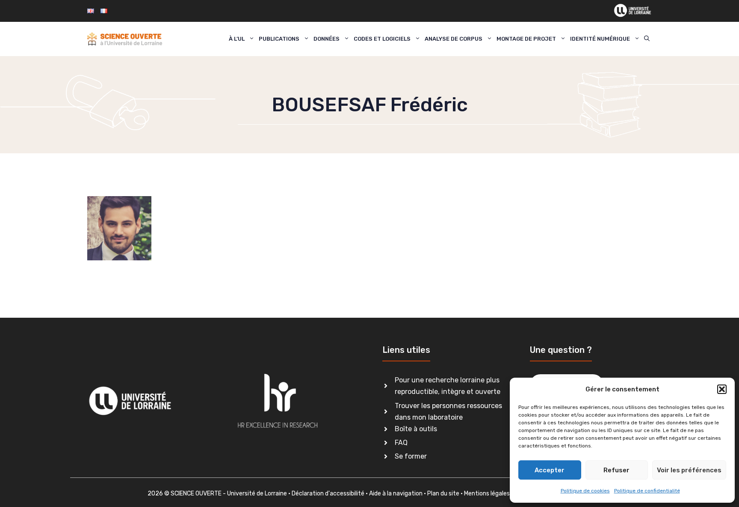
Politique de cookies (585, 491)
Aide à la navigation (396, 493)
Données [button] (326, 39)
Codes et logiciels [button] (382, 39)
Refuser (616, 470)
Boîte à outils (416, 429)
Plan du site (443, 493)
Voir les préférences (689, 470)
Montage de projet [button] (526, 39)
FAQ (401, 442)
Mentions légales (487, 493)
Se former (411, 456)
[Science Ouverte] (124, 39)
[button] (722, 389)
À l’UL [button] (237, 39)
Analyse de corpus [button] (453, 39)
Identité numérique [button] (600, 39)
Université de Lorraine (257, 493)
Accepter (550, 470)
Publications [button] (279, 39)
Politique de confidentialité (647, 491)
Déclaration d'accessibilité (328, 493)
